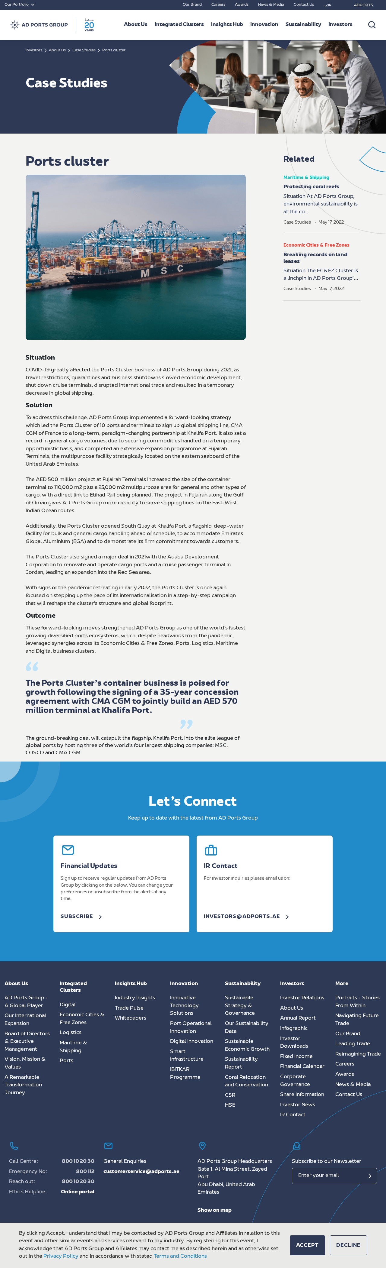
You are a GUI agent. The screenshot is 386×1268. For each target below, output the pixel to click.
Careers (218, 5)
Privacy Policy (60, 1256)
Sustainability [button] (303, 24)
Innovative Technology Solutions (184, 1006)
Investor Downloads (294, 1042)
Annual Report (298, 1018)
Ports (66, 1061)
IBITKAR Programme (185, 1073)
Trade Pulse (129, 1008)
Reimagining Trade (358, 1054)
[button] (307, 1245)
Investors (340, 24)
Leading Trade (352, 1044)
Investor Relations (302, 998)
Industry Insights (135, 998)
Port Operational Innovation (191, 1027)
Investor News (297, 1105)
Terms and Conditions (180, 1256)
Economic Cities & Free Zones (82, 1019)
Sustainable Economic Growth (247, 1045)
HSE (230, 1105)
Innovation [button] (264, 24)
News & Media (271, 5)
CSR (230, 1095)
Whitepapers (130, 1018)
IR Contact (292, 1115)
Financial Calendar (302, 1066)
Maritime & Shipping (73, 1047)
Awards (241, 5)
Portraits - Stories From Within (357, 1002)
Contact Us (304, 5)
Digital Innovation (191, 1041)
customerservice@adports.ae (141, 1172)
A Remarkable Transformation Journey (23, 1085)
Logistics (70, 1033)
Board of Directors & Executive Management (27, 1041)
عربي (327, 5)
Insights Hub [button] (227, 24)
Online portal (77, 1192)
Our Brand (192, 5)
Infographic (294, 1028)
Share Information (302, 1094)
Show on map (215, 1210)
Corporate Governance (295, 1080)
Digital (68, 1005)
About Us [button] (135, 24)
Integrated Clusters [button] (179, 24)
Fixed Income (296, 1056)
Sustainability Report (241, 1063)
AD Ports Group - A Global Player (26, 1002)
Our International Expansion (25, 1019)
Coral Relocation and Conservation (246, 1081)
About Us (291, 1008)
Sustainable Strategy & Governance (240, 1006)
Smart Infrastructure (187, 1055)
